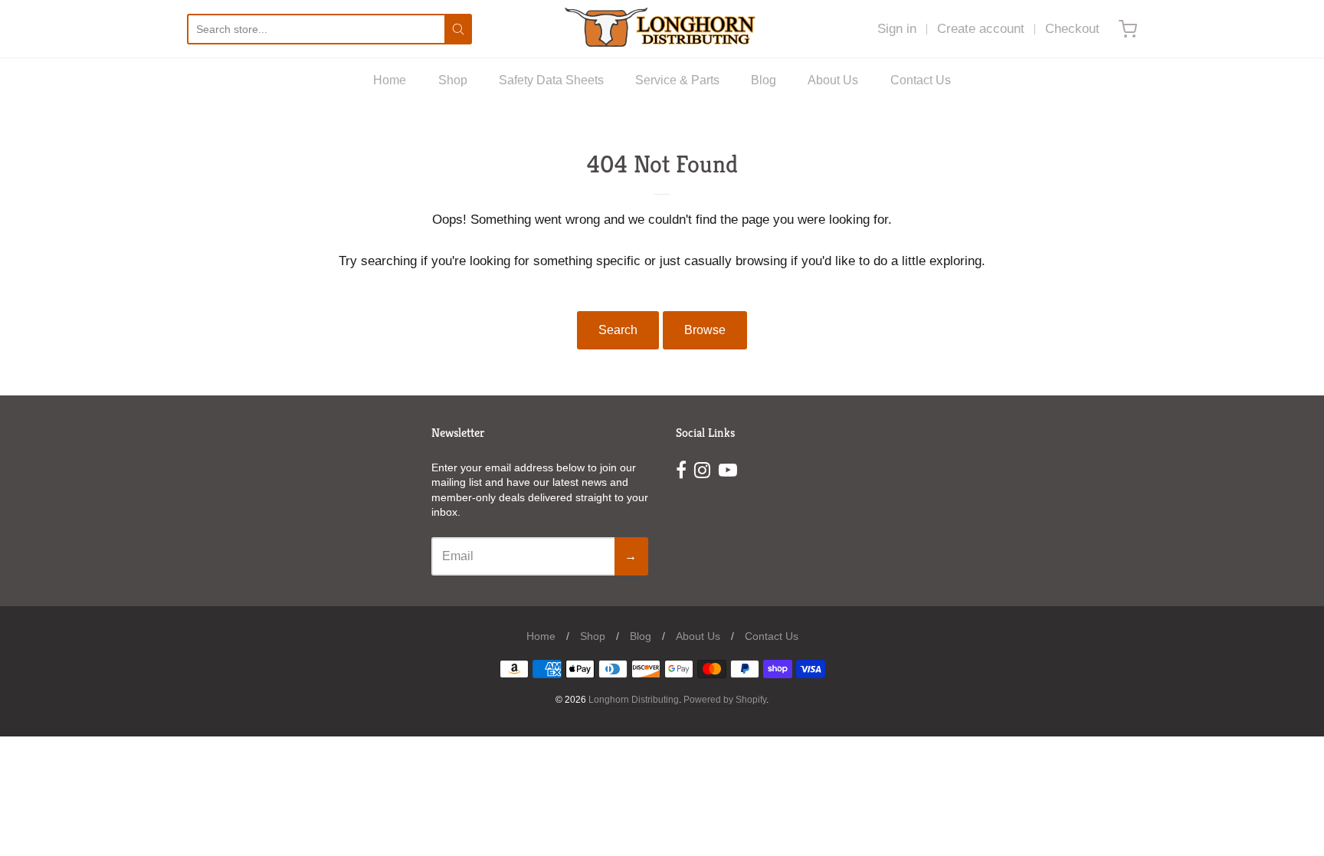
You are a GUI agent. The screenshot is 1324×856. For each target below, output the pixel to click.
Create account (980, 28)
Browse (705, 329)
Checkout (1072, 28)
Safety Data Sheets (551, 80)
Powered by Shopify (724, 699)
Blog (763, 80)
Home (389, 80)
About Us (833, 80)
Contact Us (920, 80)
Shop (452, 80)
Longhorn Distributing (633, 699)
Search (617, 329)
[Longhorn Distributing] (662, 29)
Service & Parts (677, 80)
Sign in (896, 28)
